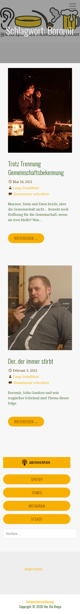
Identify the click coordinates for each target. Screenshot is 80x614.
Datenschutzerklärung (40, 601)
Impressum (33, 569)
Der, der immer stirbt (30, 361)
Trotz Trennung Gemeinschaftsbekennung (36, 168)
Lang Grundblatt (26, 188)
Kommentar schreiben (31, 194)
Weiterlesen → (26, 238)
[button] (74, 6)
